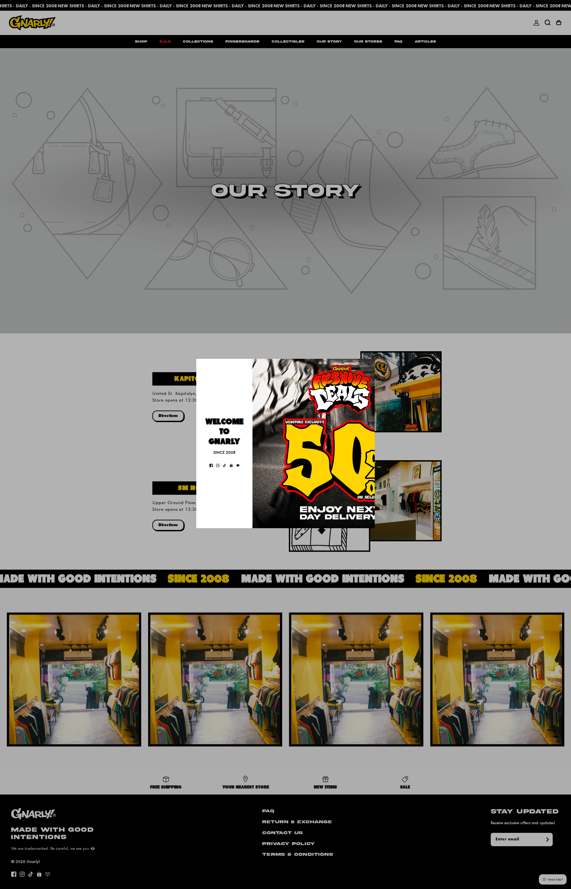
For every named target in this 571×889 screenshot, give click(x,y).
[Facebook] (211, 465)
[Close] (369, 364)
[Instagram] (217, 465)
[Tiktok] (224, 465)
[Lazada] (238, 465)
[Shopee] (231, 465)
